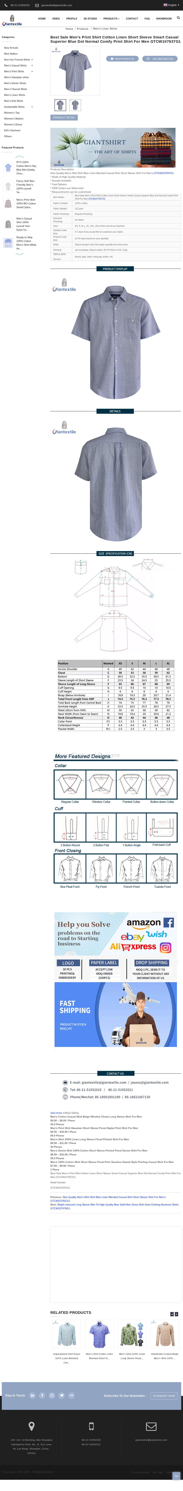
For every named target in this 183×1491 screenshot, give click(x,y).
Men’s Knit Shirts (13, 100)
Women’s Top (11, 112)
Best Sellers (11, 53)
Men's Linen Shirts (105, 28)
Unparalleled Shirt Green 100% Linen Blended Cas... (66, 1358)
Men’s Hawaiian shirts (16, 77)
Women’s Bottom (13, 118)
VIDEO (56, 18)
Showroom (164, 18)
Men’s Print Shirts (14, 71)
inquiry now (166, 1395)
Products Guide (140, 1472)
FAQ (147, 18)
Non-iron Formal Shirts (17, 59)
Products (110, 18)
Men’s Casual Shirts (15, 65)
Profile (71, 18)
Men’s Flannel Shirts (15, 89)
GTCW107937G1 (164, 173)
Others (8, 136)
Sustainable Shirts (14, 106)
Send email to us (124, 58)
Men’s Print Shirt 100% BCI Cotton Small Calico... (26, 203)
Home (42, 18)
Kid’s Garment (12, 130)
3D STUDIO (90, 18)
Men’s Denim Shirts (15, 83)
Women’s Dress (13, 124)
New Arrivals (11, 47)
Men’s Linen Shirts (14, 95)
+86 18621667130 (162, 58)
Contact (132, 18)
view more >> (58, 1112)
